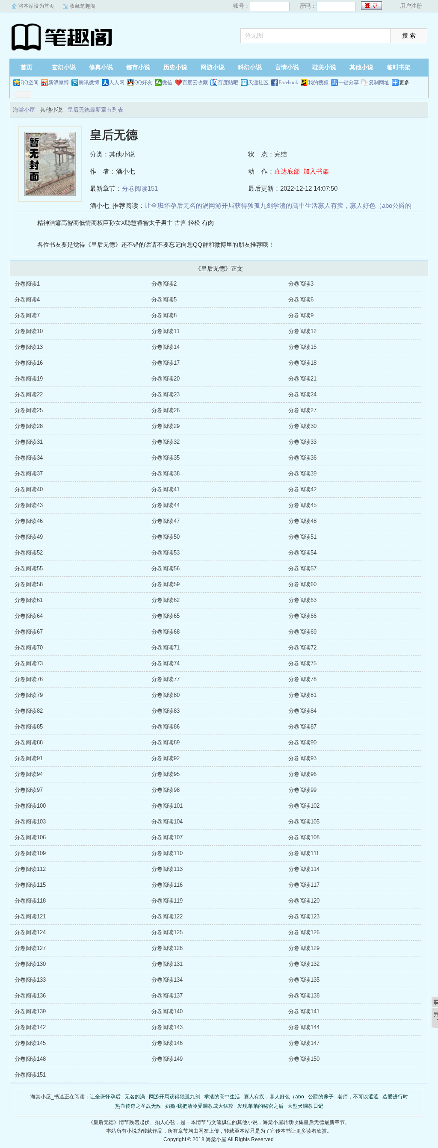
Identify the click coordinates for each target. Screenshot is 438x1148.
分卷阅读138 (304, 995)
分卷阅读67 (29, 632)
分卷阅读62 (165, 600)
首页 (27, 67)
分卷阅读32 (165, 442)
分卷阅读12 (302, 331)
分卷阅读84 (302, 711)
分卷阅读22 (29, 394)
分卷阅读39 (302, 473)
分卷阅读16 (29, 363)
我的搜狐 (318, 83)
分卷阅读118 (30, 900)
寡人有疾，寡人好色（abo (355, 205)
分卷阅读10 (29, 331)
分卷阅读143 (167, 1027)
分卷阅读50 (165, 537)
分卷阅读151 (140, 188)
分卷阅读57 (302, 568)
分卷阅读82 (29, 711)
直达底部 (287, 171)
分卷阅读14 (165, 347)
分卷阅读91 (29, 758)
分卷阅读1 (27, 283)
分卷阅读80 (165, 695)
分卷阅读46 (29, 521)
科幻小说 (250, 67)
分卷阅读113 (167, 869)
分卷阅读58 (29, 584)
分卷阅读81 (302, 695)
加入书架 (316, 171)
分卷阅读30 (302, 426)
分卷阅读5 (164, 299)
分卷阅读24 (302, 394)
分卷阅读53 (165, 552)
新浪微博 (58, 83)
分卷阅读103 (30, 821)
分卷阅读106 (30, 837)
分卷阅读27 (302, 410)
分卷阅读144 (304, 1027)
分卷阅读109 (30, 853)
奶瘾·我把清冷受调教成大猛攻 (199, 1106)
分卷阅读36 (302, 457)
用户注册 (411, 6)
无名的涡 (196, 205)
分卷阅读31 (29, 442)
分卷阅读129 (304, 948)
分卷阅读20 (165, 378)
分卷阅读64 (29, 616)
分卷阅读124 (30, 932)
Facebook (288, 83)
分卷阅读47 (165, 521)
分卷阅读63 (302, 600)
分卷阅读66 (302, 616)
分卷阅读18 (302, 363)
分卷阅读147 (304, 1043)
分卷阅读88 (29, 742)
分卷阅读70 (29, 647)
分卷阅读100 (30, 806)
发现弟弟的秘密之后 (260, 1106)
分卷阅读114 (304, 869)
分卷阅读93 (302, 758)
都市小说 (138, 67)
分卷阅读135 (304, 980)
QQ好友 (143, 83)
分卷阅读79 (29, 695)
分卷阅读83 (165, 711)
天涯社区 (258, 83)
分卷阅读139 (30, 1011)
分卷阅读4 (27, 299)
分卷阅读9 (301, 315)
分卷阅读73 (29, 663)
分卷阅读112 (30, 869)
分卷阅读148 (30, 1059)
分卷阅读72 (302, 647)
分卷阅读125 (167, 932)
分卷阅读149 (167, 1059)
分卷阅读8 (164, 315)
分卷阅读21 (302, 378)
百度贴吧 (228, 83)
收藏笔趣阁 (82, 6)
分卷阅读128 (167, 948)
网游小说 (213, 67)
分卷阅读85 (29, 726)
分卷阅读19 (29, 378)
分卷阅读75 (302, 663)
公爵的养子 (321, 1097)
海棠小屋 (62, 36)
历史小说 (175, 67)
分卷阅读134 (167, 980)
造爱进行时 (395, 1097)
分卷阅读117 (304, 885)
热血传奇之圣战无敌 (138, 1106)
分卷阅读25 (29, 410)
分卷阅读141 (304, 1011)
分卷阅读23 (165, 394)
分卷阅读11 (165, 331)
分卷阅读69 (302, 632)
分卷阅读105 (304, 821)
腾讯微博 (89, 83)
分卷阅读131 (167, 964)
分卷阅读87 (302, 726)
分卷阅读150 (304, 1059)
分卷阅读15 (302, 347)
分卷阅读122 (167, 916)
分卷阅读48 (302, 521)
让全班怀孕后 (164, 205)
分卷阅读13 (29, 347)
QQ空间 (29, 83)
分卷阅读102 (304, 806)
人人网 (116, 83)
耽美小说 (324, 67)
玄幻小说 (64, 67)
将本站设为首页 (36, 6)
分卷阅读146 (167, 1043)
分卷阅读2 (164, 283)
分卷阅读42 (302, 489)
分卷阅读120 (304, 900)
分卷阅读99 (302, 790)
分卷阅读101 (167, 806)
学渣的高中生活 (295, 205)
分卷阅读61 (29, 600)
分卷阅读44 (165, 505)
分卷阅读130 (30, 964)
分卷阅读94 (29, 774)
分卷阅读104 (167, 821)
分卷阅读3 (301, 283)
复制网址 (379, 83)
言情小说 (287, 67)
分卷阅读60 (302, 584)
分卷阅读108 (304, 837)
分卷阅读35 (165, 457)
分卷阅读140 (167, 1011)
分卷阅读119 (167, 900)
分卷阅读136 (30, 995)
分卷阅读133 (30, 980)
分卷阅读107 (167, 837)
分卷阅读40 (29, 489)
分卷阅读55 (29, 568)
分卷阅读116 (167, 885)
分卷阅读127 (30, 948)
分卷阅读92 (165, 758)
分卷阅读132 (304, 964)
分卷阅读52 (29, 552)
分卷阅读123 (304, 916)
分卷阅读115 (30, 885)
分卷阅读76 (29, 679)
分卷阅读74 (165, 663)
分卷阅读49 (29, 537)
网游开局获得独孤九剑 (241, 205)
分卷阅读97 (29, 790)
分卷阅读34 (29, 457)
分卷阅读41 (165, 489)
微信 (167, 83)
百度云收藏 (195, 83)
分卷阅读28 (29, 426)
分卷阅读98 (165, 790)
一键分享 (348, 83)
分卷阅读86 (165, 726)
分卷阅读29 (165, 426)
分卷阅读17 (165, 363)
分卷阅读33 (302, 442)
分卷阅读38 (165, 473)
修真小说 (101, 67)
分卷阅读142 (30, 1027)
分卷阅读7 (27, 315)
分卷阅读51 (302, 537)
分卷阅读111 (303, 853)
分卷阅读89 (165, 742)
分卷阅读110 (167, 853)
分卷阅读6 (301, 299)
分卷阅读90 (302, 742)
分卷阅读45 (302, 505)
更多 (404, 83)
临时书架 (399, 67)
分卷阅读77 (165, 679)
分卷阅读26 (165, 410)
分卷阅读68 (165, 632)
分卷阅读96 (302, 774)
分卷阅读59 (165, 584)
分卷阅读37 (29, 473)
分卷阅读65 (165, 616)
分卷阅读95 (165, 774)
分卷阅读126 (304, 932)
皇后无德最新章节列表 (95, 109)
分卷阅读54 (302, 552)
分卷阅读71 (165, 647)
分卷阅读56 (165, 568)
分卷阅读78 (302, 679)
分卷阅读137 (167, 995)
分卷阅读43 (29, 505)
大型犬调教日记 (305, 1106)
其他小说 (361, 67)
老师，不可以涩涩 (358, 1097)
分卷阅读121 (30, 916)
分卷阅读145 (30, 1043)
